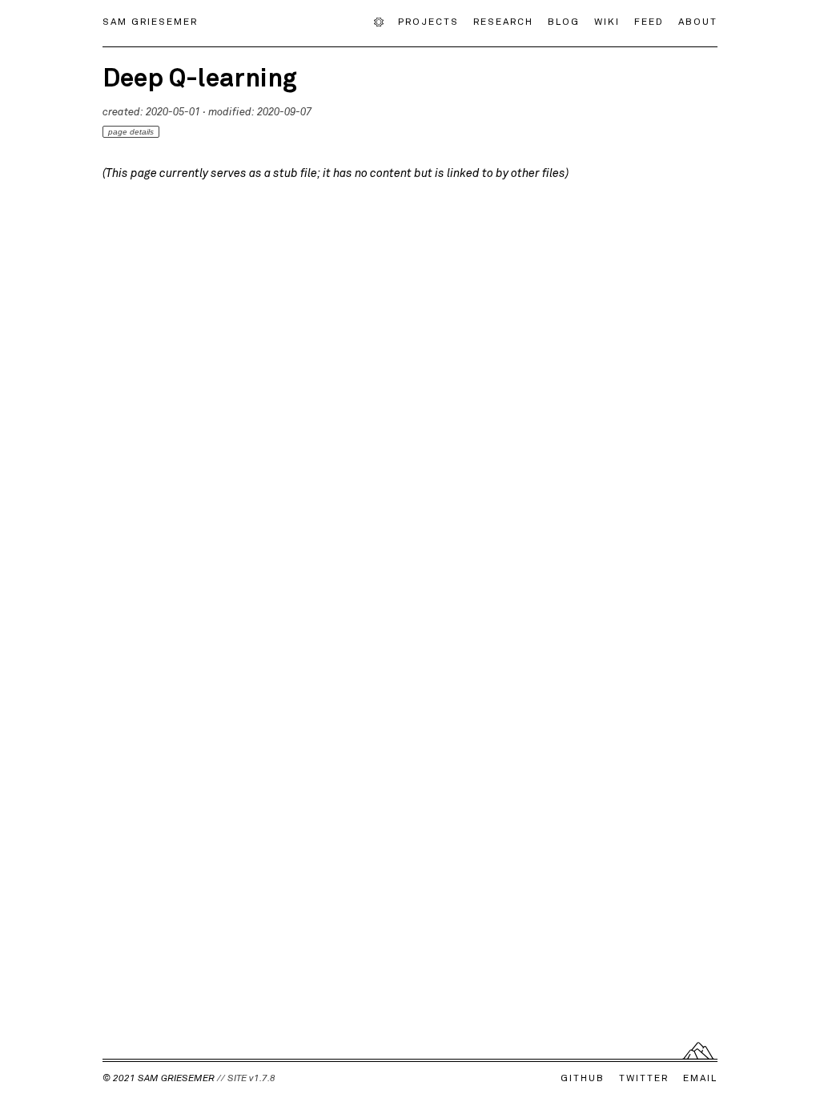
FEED (649, 20)
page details (131, 131)
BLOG (564, 20)
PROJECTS (428, 20)
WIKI (607, 20)
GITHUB (583, 1077)
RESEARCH (503, 20)
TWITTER (644, 1077)
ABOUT (698, 20)
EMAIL (700, 1077)
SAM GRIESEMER (150, 20)
